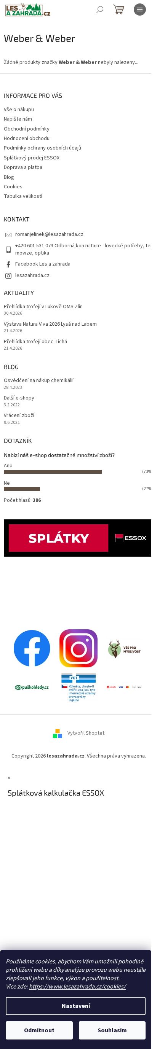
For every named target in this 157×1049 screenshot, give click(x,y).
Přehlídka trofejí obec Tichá (35, 341)
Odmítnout (39, 1030)
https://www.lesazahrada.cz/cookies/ (77, 986)
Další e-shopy (19, 398)
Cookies (13, 187)
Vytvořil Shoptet (85, 733)
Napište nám (18, 119)
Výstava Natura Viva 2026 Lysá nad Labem (50, 324)
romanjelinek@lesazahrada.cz (49, 234)
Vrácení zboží (19, 415)
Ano (8, 466)
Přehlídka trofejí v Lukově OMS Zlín (43, 306)
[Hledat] (99, 9)
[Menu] (139, 9)
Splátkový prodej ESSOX (31, 158)
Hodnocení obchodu (27, 138)
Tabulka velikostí (23, 196)
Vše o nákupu (19, 109)
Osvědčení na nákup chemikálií (39, 380)
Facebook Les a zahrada (42, 264)
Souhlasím (112, 1030)
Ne (7, 483)
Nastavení (76, 1006)
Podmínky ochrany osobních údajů (42, 148)
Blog (9, 177)
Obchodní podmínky (27, 129)
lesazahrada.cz (32, 275)
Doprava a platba (23, 167)
